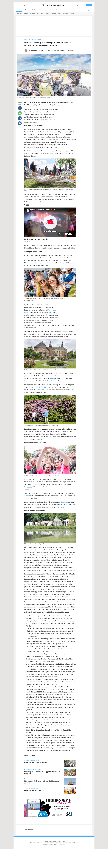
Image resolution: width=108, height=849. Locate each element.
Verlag (57, 10)
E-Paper (24, 5)
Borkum (26, 13)
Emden (47, 13)
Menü (18, 5)
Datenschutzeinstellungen (71, 843)
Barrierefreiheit (50, 843)
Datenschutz (36, 843)
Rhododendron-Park (41, 387)
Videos (26, 10)
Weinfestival (63, 502)
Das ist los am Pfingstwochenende (36, 762)
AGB (31, 843)
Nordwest (32, 13)
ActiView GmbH (61, 844)
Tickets (52, 378)
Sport (59, 13)
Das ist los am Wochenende (34, 790)
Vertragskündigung (59, 843)
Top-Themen (19, 13)
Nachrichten (19, 10)
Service (51, 10)
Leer (38, 13)
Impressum (43, 843)
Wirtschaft (65, 13)
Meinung (71, 13)
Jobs (39, 10)
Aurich (42, 13)
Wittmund (53, 13)
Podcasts (33, 10)
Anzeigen (45, 10)
